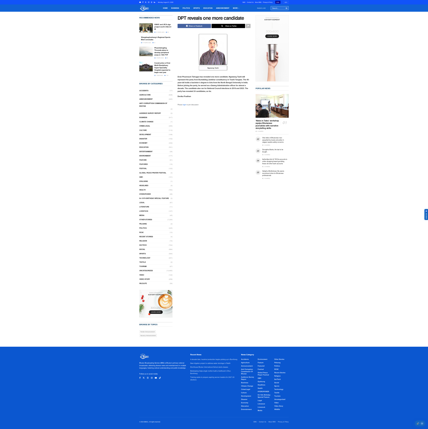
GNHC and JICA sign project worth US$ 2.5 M (162, 26)
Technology (144, 258)
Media (141, 215)
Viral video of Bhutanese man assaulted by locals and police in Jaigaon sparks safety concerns (273, 140)
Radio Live (261, 8)
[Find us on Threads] (151, 2)
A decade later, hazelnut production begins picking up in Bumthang (213, 359)
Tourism (143, 266)
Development (145, 134)
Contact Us (250, 2)
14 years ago (146, 42)
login (184, 104)
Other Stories (145, 219)
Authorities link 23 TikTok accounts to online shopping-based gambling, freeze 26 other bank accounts (274, 161)
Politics (186, 8)
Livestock (143, 211)
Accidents (143, 90)
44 (167, 58)
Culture (143, 130)
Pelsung (143, 224)
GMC (244, 2)
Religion (143, 241)
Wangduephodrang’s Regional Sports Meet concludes (155, 38)
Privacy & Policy (268, 2)
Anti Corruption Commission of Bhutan (153, 104)
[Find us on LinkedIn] (154, 2)
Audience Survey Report (150, 113)
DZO (286, 2)
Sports (196, 8)
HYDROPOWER (145, 194)
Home (165, 8)
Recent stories (146, 236)
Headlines (143, 185)
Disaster (143, 139)
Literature (144, 207)
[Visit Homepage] (144, 8)
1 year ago (159, 75)
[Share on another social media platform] (248, 26)
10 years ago (160, 32)
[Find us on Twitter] (145, 2)
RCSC (141, 232)
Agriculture (145, 95)
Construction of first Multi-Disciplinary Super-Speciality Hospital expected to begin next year (162, 68)
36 (168, 32)
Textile (142, 262)
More (235, 8)
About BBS (258, 2)
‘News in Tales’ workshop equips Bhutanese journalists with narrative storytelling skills (267, 124)
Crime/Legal (144, 126)
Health (142, 190)
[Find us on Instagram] (148, 2)
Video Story (144, 279)
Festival (143, 168)
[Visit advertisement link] (156, 304)
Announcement (222, 8)
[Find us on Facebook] (142, 2)
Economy (143, 143)
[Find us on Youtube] (140, 2)
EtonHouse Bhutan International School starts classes (209, 367)
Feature (143, 160)
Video (141, 275)
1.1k (167, 75)
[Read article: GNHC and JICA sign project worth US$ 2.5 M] (146, 28)
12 (154, 42)
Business (175, 8)
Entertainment (146, 151)
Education (207, 8)
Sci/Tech (143, 245)
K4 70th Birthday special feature (154, 198)
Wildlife (143, 283)
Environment (145, 156)
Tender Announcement (147, 332)
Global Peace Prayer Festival (152, 173)
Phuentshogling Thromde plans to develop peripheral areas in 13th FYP (161, 51)
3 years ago (159, 58)
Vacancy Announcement (148, 335)
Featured (143, 164)
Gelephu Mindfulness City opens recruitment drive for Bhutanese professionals (273, 173)
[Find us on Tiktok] (160, 378)
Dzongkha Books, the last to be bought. (272, 150)
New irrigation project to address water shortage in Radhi (210, 363)
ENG (277, 2)
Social (142, 249)
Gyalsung (143, 181)
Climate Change (146, 122)
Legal (142, 202)
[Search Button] (287, 8)
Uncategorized (146, 270)
